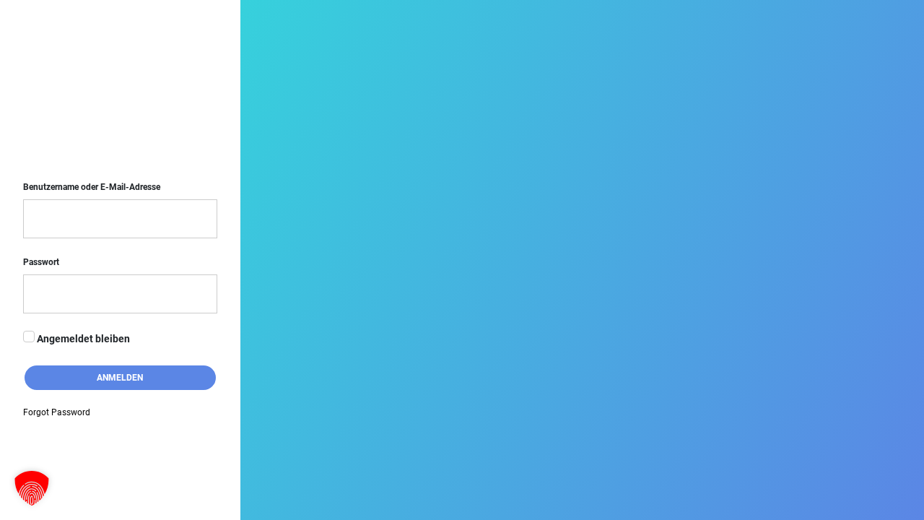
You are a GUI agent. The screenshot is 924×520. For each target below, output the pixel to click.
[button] (32, 488)
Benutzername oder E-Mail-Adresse (91, 187)
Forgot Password (56, 412)
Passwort (41, 262)
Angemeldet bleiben (82, 339)
